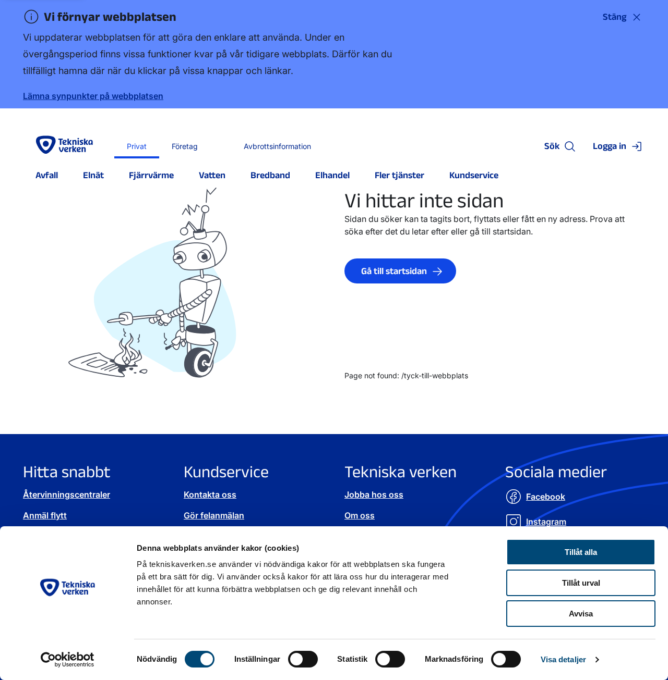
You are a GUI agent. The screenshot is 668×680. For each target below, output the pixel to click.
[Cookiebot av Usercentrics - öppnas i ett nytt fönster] (67, 659)
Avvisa (581, 613)
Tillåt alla (581, 552)
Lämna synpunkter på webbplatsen (93, 96)
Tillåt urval (581, 582)
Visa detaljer (563, 659)
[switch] (303, 659)
